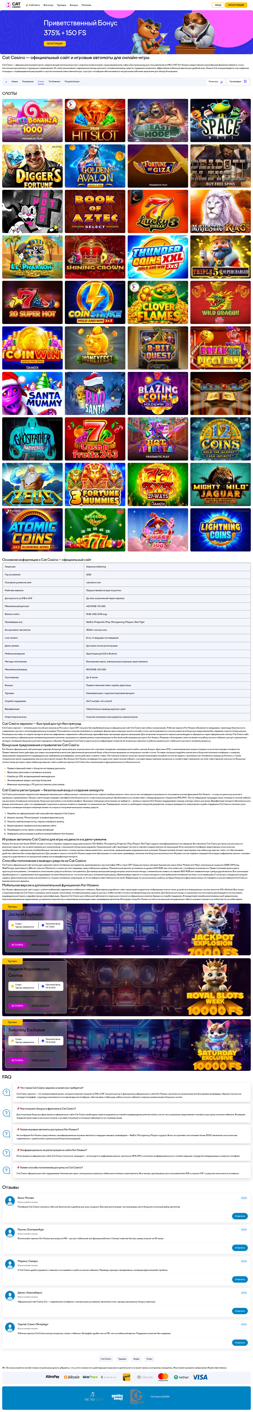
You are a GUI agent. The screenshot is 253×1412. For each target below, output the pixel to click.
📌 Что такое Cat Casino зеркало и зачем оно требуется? (50, 1088)
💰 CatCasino (32, 5)
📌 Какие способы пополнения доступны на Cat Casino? (50, 1167)
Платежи (86, 5)
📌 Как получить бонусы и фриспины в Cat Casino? (46, 1108)
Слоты (41, 81)
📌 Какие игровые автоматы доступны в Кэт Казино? (48, 1129)
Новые (15, 81)
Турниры (61, 5)
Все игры (48, 5)
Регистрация (236, 5)
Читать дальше (40, 944)
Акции (136, 1359)
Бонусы (74, 5)
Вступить (17, 944)
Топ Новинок (54, 81)
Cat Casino (106, 1359)
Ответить (240, 1216)
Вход (218, 5)
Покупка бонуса (72, 81)
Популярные (27, 81)
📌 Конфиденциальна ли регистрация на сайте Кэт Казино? (52, 1150)
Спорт (149, 1359)
